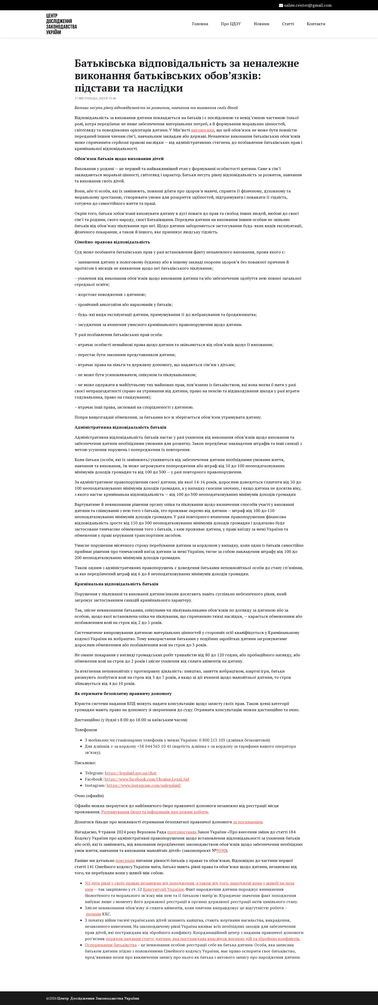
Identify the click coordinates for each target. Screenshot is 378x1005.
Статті (288, 24)
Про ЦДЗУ (231, 24)
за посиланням (247, 822)
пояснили (125, 860)
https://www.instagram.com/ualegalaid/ (144, 785)
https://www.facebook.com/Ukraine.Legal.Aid (147, 779)
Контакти (316, 24)
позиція (93, 914)
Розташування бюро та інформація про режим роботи (154, 812)
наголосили (202, 130)
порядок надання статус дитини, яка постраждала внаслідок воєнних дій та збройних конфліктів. (203, 938)
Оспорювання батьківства (111, 945)
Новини (261, 24)
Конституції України (163, 889)
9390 (221, 850)
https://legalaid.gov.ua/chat (131, 773)
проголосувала (181, 832)
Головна (200, 24)
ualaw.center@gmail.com (308, 5)
